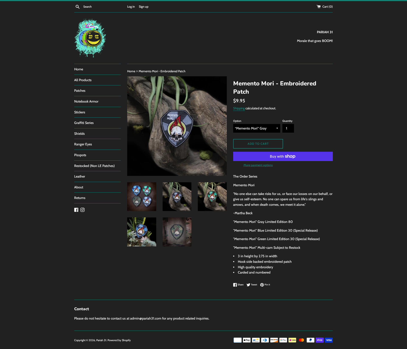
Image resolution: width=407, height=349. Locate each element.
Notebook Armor (86, 101)
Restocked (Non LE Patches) (94, 166)
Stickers (79, 112)
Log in (131, 6)
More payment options (258, 165)
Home (78, 69)
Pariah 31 (101, 340)
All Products (83, 80)
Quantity (287, 120)
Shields (79, 134)
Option (237, 120)
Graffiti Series (84, 123)
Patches (79, 91)
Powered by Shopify (119, 340)
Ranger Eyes (83, 144)
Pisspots (80, 155)
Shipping (239, 108)
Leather (79, 176)
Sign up (143, 6)
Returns (79, 198)
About (78, 187)
